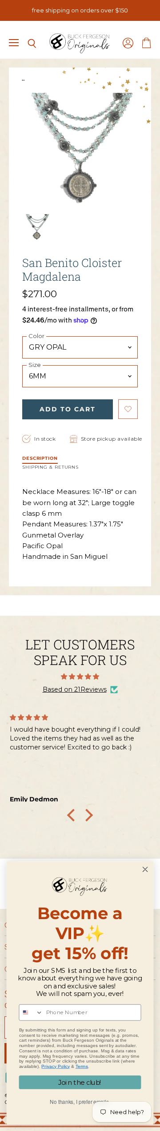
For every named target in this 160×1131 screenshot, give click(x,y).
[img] (80, 676)
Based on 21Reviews (75, 689)
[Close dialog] (145, 870)
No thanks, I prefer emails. (80, 1102)
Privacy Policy (55, 1066)
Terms (82, 1066)
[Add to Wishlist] (128, 409)
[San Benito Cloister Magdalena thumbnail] (37, 227)
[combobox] (31, 1012)
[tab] (40, 459)
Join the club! (80, 1083)
